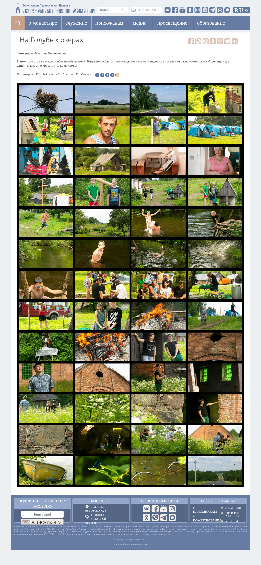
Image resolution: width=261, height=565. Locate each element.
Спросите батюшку (232, 514)
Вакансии (232, 508)
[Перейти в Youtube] (163, 508)
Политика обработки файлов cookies (130, 544)
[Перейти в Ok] (146, 517)
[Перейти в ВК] (146, 508)
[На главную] (18, 23)
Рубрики (231, 521)
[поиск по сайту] (124, 10)
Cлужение (76, 23)
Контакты (101, 501)
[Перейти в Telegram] (163, 517)
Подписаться (41, 522)
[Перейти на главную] (33, 7)
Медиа (139, 23)
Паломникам (204, 511)
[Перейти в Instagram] (172, 508)
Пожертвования (204, 520)
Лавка (53, 36)
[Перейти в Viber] (155, 517)
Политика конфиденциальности (130, 539)
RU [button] (239, 10)
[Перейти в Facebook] (155, 508)
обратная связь (149, 10)
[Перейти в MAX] (172, 517)
